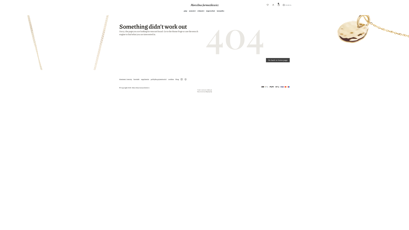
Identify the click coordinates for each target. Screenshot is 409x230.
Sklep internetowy (203, 91)
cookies (171, 79)
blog (177, 79)
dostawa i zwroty (125, 79)
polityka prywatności (159, 79)
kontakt (136, 79)
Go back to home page (277, 60)
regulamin (145, 79)
